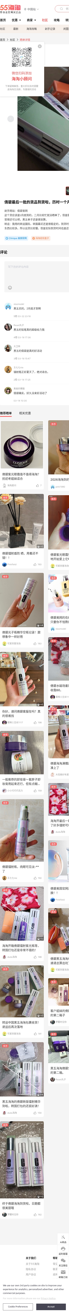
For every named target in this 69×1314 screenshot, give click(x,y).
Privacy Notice (48, 1298)
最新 (15, 28)
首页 (2, 39)
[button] (31, 9)
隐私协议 (31, 1269)
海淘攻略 (31, 28)
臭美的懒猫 (19, 388)
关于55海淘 (32, 1263)
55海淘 (10, 9)
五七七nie (18, 367)
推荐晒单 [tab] (6, 413)
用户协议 (31, 1274)
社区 (2, 28)
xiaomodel (19, 304)
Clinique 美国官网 (18, 238)
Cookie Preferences (18, 1306)
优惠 (15, 20)
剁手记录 (50, 28)
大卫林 (17, 346)
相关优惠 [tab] (25, 413)
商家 (30, 20)
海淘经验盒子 (42, 238)
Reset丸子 (19, 325)
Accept (51, 1306)
